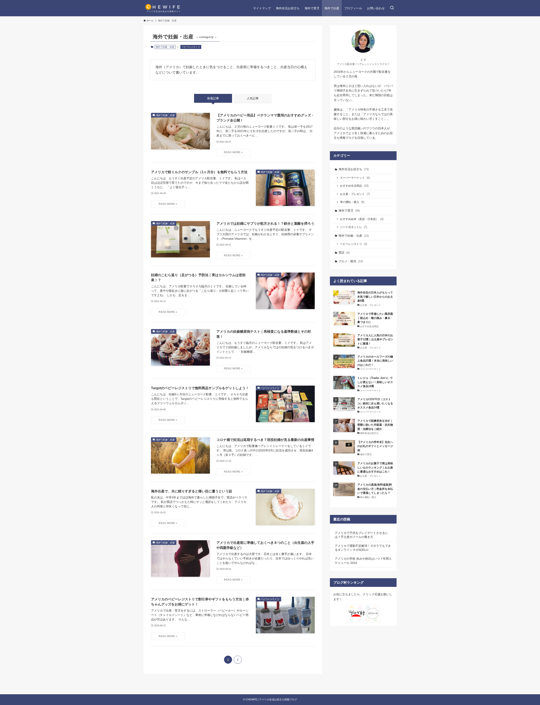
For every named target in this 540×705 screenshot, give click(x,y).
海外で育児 (349, 210)
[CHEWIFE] (163, 8)
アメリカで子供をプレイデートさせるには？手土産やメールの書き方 (361, 535)
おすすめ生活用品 (354, 185)
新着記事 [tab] (213, 98)
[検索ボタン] (392, 8)
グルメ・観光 (351, 261)
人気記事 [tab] (253, 98)
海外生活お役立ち (354, 169)
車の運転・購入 (352, 202)
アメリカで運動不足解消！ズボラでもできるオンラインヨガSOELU (363, 548)
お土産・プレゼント (355, 194)
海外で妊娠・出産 (354, 235)
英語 (344, 252)
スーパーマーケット (355, 177)
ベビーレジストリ (191, 47)
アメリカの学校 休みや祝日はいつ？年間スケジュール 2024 (363, 561)
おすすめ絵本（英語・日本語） (361, 219)
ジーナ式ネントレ (353, 227)
